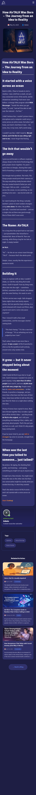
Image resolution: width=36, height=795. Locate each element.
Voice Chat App (20, 540)
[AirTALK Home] (4, 2)
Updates (8, 540)
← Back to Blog (18, 667)
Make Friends (10, 545)
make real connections (16, 389)
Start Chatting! (7, 501)
